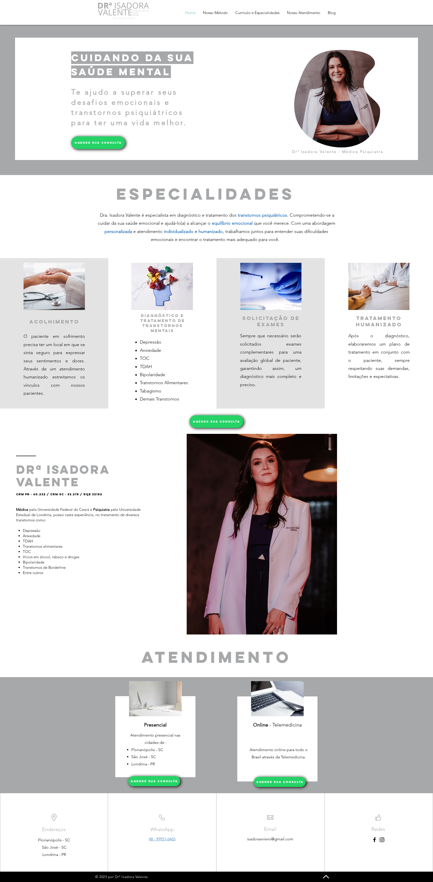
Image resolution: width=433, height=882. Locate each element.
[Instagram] (382, 840)
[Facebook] (374, 840)
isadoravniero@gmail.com (270, 839)
